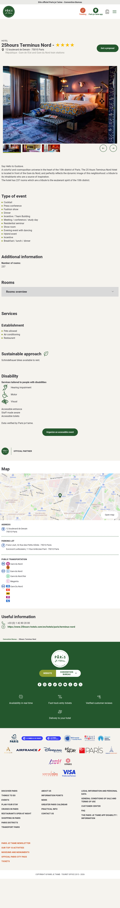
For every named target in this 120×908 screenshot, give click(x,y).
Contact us (47, 813)
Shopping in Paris (10, 818)
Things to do (8, 795)
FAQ (83, 810)
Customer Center (91, 806)
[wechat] (65, 684)
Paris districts (9, 822)
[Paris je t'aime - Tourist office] (9, 12)
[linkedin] (50, 684)
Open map (109, 515)
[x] (80, 684)
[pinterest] (60, 684)
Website (47, 673)
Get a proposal (107, 48)
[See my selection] (107, 11)
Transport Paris (10, 827)
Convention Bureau (10, 639)
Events (5, 800)
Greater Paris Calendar (54, 804)
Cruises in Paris (9, 809)
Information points (52, 795)
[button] (103, 148)
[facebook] (39, 684)
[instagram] (45, 684)
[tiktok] (55, 684)
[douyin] (70, 684)
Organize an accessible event (60, 432)
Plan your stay (9, 804)
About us (46, 791)
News (44, 800)
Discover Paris (9, 791)
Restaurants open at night (16, 813)
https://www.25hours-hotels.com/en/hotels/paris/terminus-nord (41, 626)
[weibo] (75, 684)
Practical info (49, 809)
